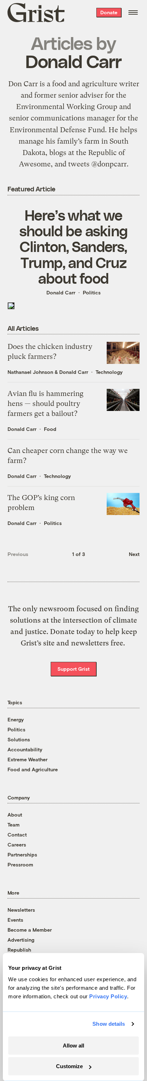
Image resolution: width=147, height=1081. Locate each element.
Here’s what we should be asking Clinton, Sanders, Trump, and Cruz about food (73, 246)
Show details (108, 1024)
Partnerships (22, 854)
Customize (69, 1066)
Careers (16, 844)
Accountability (24, 749)
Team (13, 825)
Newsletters (21, 910)
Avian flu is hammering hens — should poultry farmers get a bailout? (45, 404)
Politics (92, 292)
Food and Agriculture (32, 769)
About (14, 815)
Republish (19, 950)
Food (50, 429)
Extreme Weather (27, 759)
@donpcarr (109, 164)
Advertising (20, 940)
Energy (15, 719)
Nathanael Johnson (30, 372)
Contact (17, 835)
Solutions (18, 739)
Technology (109, 372)
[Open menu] (133, 12)
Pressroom (20, 864)
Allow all (73, 1046)
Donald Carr (60, 292)
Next (134, 554)
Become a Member (29, 930)
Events (15, 920)
